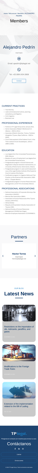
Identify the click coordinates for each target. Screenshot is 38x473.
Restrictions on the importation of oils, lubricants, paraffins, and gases (19, 329)
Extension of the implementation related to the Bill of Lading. (18, 405)
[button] (3, 256)
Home (6, 13)
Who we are (12, 13)
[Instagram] (22, 448)
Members (21, 13)
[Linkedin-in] (19, 448)
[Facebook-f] (15, 448)
